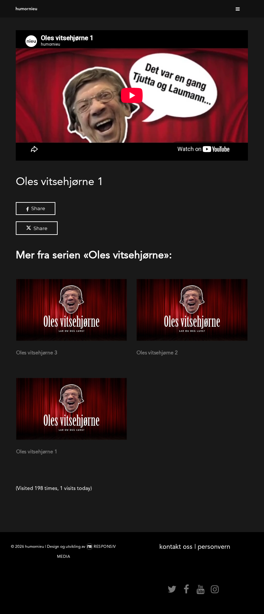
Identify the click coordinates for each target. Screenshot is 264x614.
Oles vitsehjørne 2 (157, 353)
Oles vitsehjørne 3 (36, 353)
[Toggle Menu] (238, 8)
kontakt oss (176, 546)
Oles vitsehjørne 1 (36, 452)
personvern (214, 546)
